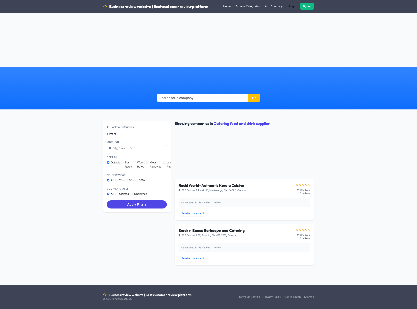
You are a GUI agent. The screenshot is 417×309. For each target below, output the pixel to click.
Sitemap (309, 296)
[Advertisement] (208, 36)
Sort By (112, 157)
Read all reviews (191, 213)
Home (227, 6)
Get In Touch (292, 296)
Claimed (124, 193)
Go (254, 98)
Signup (307, 6)
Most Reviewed (155, 164)
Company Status (118, 188)
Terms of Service (249, 296)
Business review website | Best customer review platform (158, 6)
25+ (121, 180)
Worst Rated (140, 164)
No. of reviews (116, 175)
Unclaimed (140, 193)
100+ (142, 180)
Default (115, 162)
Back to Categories (122, 127)
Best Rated (128, 164)
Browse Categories (248, 6)
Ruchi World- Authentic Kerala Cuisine (211, 185)
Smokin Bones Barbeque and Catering (212, 230)
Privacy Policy (272, 296)
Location (113, 142)
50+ (131, 180)
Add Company (274, 6)
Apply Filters (137, 204)
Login (292, 6)
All (112, 180)
